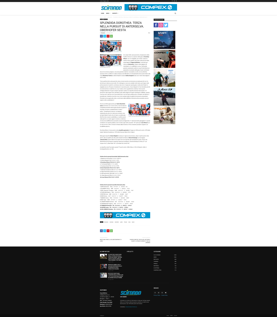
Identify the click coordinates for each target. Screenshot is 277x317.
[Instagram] (174, 1)
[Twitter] (176, 1)
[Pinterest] (108, 36)
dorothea (111, 222)
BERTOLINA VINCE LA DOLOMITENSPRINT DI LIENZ (110, 240)
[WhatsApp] (111, 36)
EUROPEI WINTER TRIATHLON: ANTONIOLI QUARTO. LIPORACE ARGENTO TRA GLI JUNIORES (140, 241)
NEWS (105, 17)
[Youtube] (165, 292)
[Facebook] (172, 1)
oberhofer (117, 222)
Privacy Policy (157, 295)
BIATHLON (110, 17)
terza (129, 222)
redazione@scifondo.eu (131, 306)
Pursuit (125, 222)
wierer (133, 222)
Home (101, 17)
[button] (175, 13)
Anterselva (106, 222)
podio (121, 222)
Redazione (103, 32)
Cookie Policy (164, 295)
